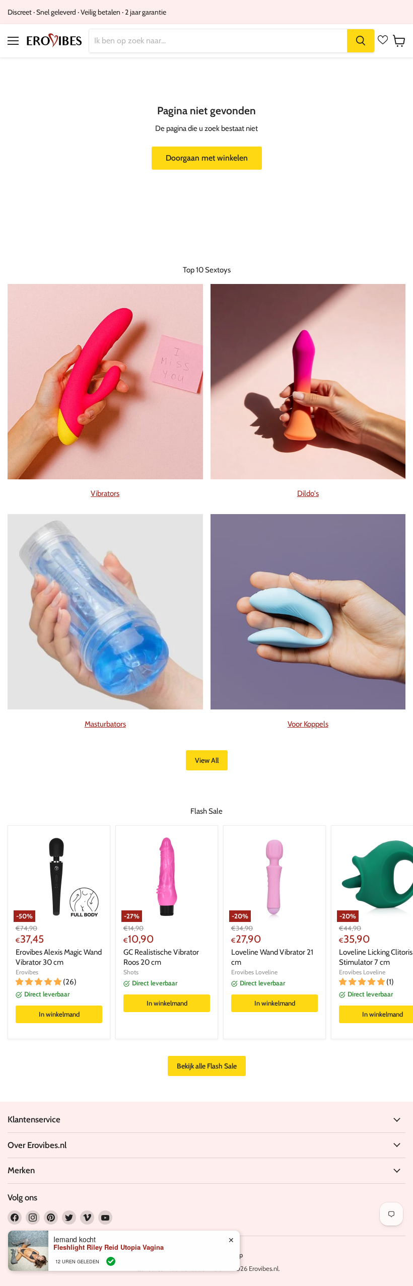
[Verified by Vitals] (110, 1261)
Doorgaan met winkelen (207, 158)
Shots (131, 972)
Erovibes (27, 972)
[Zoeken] (360, 40)
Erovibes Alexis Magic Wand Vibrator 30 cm (59, 957)
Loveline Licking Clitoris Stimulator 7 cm (375, 957)
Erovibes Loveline (254, 972)
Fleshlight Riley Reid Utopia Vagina (108, 1247)
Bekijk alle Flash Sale (207, 1065)
